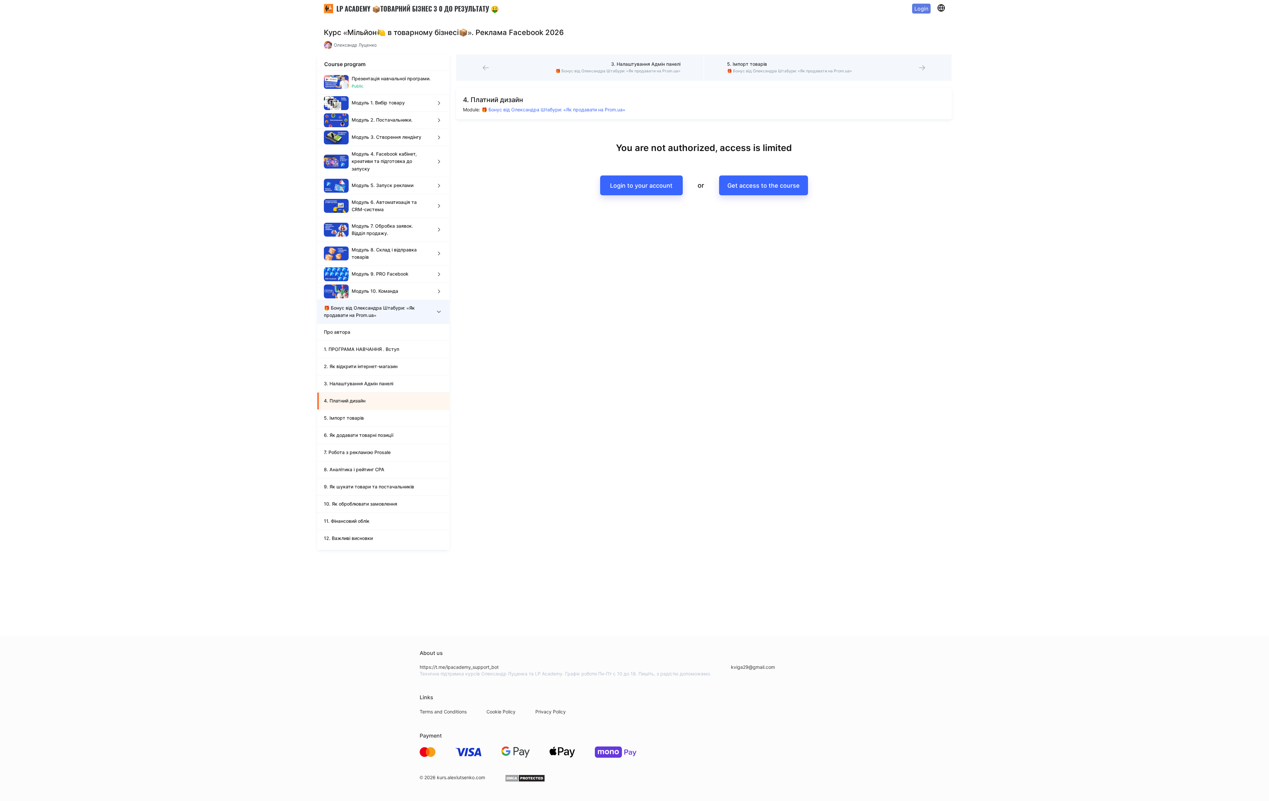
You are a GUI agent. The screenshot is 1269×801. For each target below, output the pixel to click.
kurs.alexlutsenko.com (461, 777)
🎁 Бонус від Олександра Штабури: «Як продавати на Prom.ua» (553, 109)
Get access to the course (763, 185)
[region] (383, 310)
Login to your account (641, 185)
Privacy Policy (550, 711)
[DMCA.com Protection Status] (525, 780)
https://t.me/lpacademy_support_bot (459, 667)
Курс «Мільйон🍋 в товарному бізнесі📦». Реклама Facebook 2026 (444, 32)
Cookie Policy (501, 711)
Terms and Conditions (443, 711)
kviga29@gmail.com (753, 667)
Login (921, 8)
